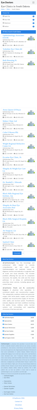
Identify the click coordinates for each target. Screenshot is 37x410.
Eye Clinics (7, 377)
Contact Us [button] (18, 401)
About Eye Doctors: (8, 259)
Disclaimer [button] (18, 405)
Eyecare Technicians (9, 386)
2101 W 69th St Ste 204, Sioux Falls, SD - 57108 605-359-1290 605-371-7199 (15, 234)
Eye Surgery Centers (9, 392)
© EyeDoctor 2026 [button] (18, 398)
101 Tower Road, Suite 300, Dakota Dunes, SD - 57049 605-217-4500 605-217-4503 (13, 64)
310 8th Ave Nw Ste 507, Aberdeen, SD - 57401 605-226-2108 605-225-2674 (14, 40)
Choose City (6, 13)
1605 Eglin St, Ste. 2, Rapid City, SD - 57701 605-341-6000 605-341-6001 (14, 186)
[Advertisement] (18, 88)
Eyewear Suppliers (9, 388)
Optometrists (7, 381)
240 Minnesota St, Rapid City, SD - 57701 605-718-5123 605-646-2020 (13, 136)
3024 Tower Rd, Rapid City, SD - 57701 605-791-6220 (15, 223)
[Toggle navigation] (33, 2)
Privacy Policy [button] (18, 408)
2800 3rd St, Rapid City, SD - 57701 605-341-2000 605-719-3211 (13, 197)
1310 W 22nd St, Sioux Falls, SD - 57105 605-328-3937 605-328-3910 (13, 245)
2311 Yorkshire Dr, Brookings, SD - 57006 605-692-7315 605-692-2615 (13, 52)
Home (2, 9)
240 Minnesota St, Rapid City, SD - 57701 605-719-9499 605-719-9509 (14, 148)
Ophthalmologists (9, 375)
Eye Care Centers (8, 394)
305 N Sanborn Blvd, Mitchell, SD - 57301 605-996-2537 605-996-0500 (13, 124)
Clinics (8, 9)
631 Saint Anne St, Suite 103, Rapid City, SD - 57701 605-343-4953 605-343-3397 (15, 161)
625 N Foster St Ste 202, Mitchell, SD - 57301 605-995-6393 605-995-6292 (14, 113)
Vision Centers (8, 383)
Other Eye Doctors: (8, 314)
